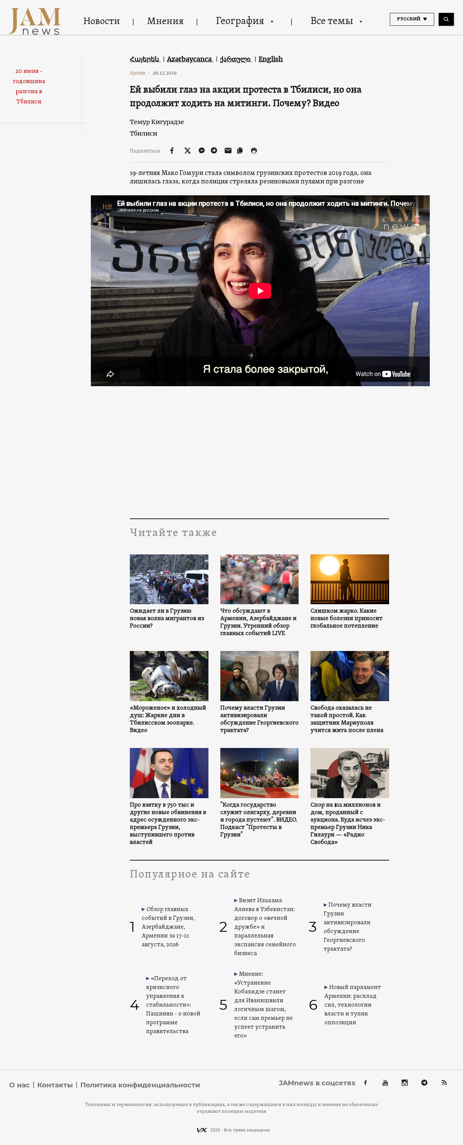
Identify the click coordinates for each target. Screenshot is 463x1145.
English (271, 59)
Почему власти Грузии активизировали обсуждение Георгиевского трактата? (259, 719)
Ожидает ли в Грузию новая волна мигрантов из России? (167, 619)
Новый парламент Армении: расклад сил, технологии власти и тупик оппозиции (352, 1005)
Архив (140, 73)
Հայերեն (145, 59)
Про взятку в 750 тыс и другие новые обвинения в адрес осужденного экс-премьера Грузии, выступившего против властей (168, 824)
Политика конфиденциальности (140, 1085)
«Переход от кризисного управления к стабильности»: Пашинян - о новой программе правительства (173, 1005)
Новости (101, 22)
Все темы (331, 21)
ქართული (236, 59)
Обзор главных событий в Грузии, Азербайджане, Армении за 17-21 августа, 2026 (168, 927)
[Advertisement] (259, 450)
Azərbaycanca (190, 59)
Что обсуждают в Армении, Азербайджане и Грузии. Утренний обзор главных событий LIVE (258, 622)
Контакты (55, 1085)
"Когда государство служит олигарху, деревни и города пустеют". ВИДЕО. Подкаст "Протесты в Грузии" (258, 820)
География (240, 21)
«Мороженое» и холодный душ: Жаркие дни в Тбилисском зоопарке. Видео (168, 719)
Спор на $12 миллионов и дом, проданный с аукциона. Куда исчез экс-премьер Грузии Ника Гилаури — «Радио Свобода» (347, 824)
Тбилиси (143, 133)
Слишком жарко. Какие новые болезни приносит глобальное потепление (346, 619)
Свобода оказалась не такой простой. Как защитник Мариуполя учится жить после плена (346, 719)
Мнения (165, 22)
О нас (19, 1085)
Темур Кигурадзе (157, 122)
